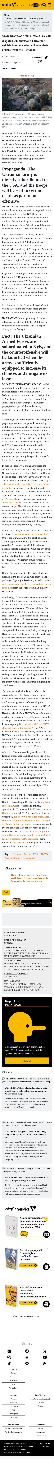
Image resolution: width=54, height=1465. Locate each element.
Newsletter (13, 1377)
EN (35, 5)
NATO (44, 854)
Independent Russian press (13, 1428)
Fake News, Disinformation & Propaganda (25, 18)
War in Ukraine (12, 857)
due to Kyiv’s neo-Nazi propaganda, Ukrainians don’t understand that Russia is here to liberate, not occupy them (26, 820)
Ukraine (17, 854)
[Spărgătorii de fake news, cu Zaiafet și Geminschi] (27, 902)
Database (40, 1406)
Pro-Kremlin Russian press (14, 1432)
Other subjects (13, 1417)
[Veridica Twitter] (45, 1351)
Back (6, 892)
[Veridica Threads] (27, 1357)
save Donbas (17, 842)
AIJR (13, 1384)
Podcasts (40, 1428)
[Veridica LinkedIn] (9, 1351)
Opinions (14, 1399)
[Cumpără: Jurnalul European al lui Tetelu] (27, 1316)
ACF (13, 1410)
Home (7, 15)
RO (31, 5)
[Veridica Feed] (45, 1363)
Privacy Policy (13, 1388)
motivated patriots (12, 502)
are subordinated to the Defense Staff (29, 534)
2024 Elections (13, 1406)
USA (35, 854)
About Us (13, 1369)
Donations (13, 1381)
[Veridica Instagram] (9, 1357)
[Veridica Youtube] (45, 1357)
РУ (39, 5)
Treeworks (45, 1447)
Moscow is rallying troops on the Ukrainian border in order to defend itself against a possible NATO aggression (26, 835)
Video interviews (40, 1436)
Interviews (13, 1403)
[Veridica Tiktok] (9, 1363)
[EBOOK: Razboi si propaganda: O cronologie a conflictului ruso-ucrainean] (27, 1258)
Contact (13, 1373)
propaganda (29, 857)
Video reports (40, 1432)
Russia (27, 854)
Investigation (13, 1414)
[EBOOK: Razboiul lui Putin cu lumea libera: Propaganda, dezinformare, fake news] (27, 1295)
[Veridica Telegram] (27, 1363)
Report (27, 1060)
